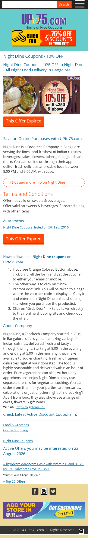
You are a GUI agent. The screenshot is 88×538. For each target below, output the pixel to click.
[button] (44, 182)
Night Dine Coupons (18, 441)
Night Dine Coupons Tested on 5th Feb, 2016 (36, 227)
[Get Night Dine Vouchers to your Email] (41, 95)
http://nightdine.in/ (30, 407)
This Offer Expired (23, 121)
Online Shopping (15, 430)
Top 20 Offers (16, 481)
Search (64, 4)
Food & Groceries (16, 425)
